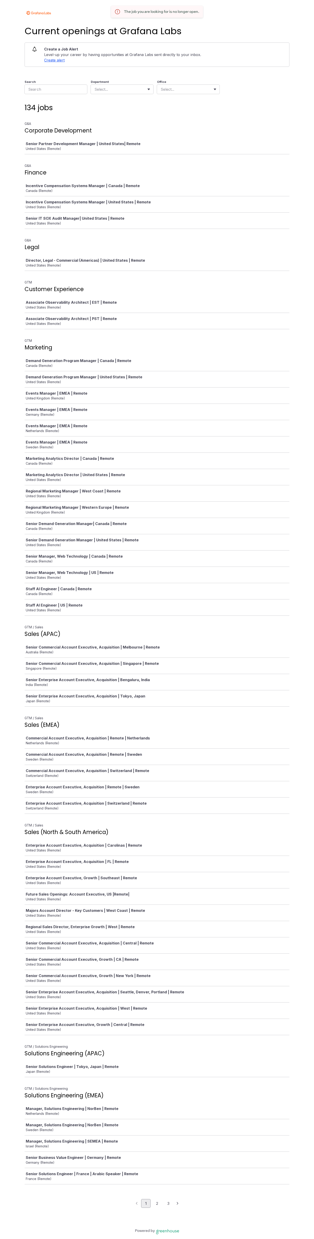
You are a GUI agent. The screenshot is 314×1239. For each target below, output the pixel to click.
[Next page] (177, 1203)
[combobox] (95, 89)
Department (100, 82)
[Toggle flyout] (148, 89)
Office (161, 82)
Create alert (54, 60)
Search (30, 82)
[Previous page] (136, 1203)
